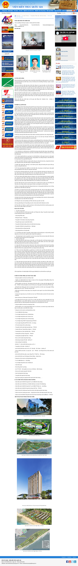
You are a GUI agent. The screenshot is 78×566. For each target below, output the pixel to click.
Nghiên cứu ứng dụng (40, 10)
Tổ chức (16, 10)
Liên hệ (64, 10)
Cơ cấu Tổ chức (25, 15)
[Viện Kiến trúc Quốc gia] (5, 9)
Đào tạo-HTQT (50, 10)
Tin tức (20, 10)
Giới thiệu (10, 10)
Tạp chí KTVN (57, 10)
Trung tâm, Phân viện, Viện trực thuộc (38, 15)
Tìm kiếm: (59, 13)
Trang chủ (4, 10)
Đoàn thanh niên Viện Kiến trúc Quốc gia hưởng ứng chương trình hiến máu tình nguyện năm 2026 (68, 67)
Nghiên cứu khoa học (29, 10)
